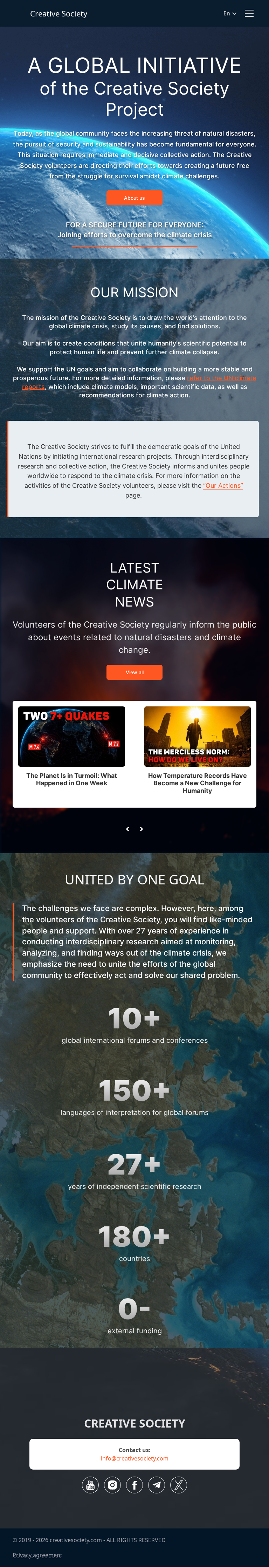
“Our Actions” (223, 485)
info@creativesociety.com (134, 1458)
